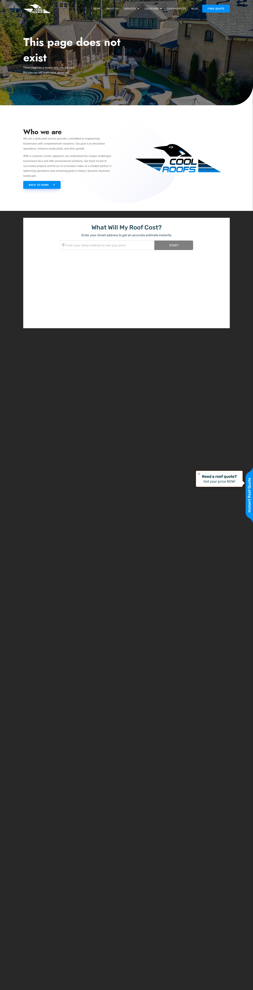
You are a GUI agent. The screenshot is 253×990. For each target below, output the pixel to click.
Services (130, 8)
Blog (194, 8)
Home (97, 8)
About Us (112, 8)
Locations (151, 8)
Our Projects (176, 8)
